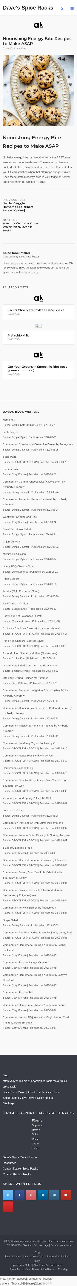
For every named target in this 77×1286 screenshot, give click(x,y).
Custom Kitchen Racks (17, 1174)
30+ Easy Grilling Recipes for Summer (25, 677)
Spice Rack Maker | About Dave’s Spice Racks (32, 1092)
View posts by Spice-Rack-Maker (21, 256)
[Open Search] (62, 8)
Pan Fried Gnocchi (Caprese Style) (23, 640)
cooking (21, 48)
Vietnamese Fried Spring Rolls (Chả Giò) (27, 798)
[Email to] (8, 1206)
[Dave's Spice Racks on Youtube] (66, 1195)
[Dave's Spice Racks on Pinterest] (31, 1195)
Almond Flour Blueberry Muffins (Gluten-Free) (30, 653)
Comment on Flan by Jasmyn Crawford (26, 962)
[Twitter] (8, 1195)
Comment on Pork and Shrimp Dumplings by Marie (33, 822)
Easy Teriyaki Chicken (16, 603)
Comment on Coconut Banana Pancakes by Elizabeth (34, 860)
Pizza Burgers (11, 578)
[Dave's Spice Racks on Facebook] (19, 1195)
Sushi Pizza (9, 456)
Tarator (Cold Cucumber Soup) (21, 591)
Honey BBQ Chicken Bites (18, 566)
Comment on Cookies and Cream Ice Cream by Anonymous (38, 444)
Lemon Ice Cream (13, 810)
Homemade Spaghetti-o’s (18, 767)
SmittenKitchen (20, 671)
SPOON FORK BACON (25, 462)
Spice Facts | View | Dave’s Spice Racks (28, 1097)
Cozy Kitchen (19, 474)
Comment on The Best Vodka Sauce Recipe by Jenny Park (37, 932)
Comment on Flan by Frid (18, 992)
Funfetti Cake (11, 469)
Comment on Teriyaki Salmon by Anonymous (29, 907)
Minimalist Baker (21, 621)
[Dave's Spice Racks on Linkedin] (43, 1195)
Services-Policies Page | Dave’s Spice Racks (48, 1245)
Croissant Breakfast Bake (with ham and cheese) (32, 628)
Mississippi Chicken (14, 553)
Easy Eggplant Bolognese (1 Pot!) (23, 615)
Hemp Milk (9, 419)
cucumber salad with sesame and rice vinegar (30, 665)
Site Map (8, 1103)
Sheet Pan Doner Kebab (17, 529)
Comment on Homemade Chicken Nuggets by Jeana (34, 1004)
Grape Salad (10, 920)
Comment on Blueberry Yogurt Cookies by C (29, 743)
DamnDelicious (20, 572)
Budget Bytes (19, 437)
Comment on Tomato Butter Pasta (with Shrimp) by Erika (36, 835)
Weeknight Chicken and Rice (20, 516)
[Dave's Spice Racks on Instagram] (54, 1195)
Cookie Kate (18, 425)
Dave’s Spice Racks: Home (20, 1157)
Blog (5, 1075)
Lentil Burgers (11, 431)
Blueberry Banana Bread (17, 847)
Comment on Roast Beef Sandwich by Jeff (28, 755)
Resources (9, 1162)
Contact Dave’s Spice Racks (20, 1168)
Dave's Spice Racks (28, 8)
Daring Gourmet (20, 449)
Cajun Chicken (11, 541)
